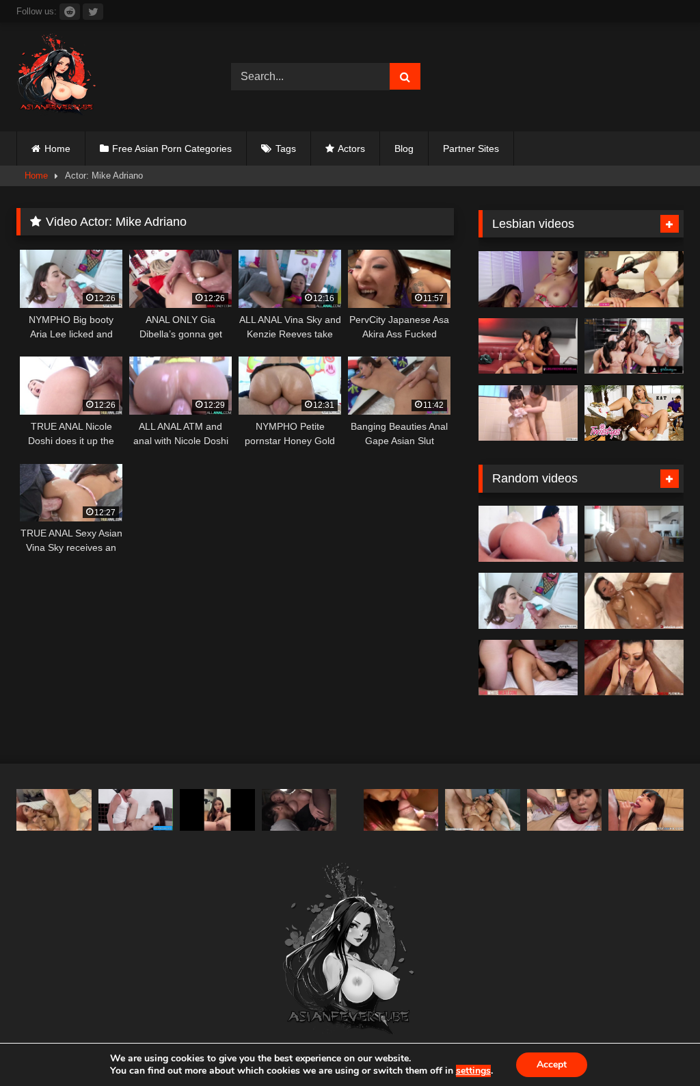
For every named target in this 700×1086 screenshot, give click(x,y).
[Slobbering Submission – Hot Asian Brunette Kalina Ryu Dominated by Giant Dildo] (634, 279)
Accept (552, 1064)
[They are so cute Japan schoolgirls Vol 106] (564, 810)
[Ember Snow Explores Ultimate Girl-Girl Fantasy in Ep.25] (528, 346)
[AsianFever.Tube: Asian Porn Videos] (108, 77)
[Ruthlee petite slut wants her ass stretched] (634, 534)
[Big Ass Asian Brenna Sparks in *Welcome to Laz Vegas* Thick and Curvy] (528, 534)
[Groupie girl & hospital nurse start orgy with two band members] (482, 810)
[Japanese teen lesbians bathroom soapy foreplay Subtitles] (528, 413)
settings (473, 1071)
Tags (285, 148)
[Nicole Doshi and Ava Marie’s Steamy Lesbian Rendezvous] (528, 279)
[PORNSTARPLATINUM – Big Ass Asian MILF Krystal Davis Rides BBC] (634, 668)
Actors (351, 148)
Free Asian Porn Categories (172, 148)
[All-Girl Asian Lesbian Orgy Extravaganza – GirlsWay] (634, 346)
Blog (404, 148)
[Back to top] (658, 1045)
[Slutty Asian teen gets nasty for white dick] (528, 668)
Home (57, 148)
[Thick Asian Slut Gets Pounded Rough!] (54, 810)
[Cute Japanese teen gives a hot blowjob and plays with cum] (401, 810)
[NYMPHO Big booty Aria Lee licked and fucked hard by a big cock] (528, 601)
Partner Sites (471, 148)
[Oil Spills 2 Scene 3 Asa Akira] (634, 601)
